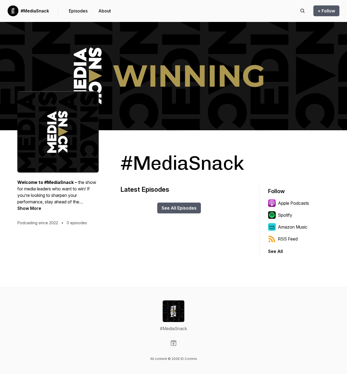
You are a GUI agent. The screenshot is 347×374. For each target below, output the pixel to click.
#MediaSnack (35, 11)
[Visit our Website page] (173, 343)
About (104, 11)
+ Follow (326, 11)
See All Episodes (179, 208)
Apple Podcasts (293, 203)
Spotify (285, 215)
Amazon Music (292, 227)
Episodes (78, 11)
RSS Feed (288, 239)
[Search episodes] (302, 11)
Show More (29, 208)
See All (275, 251)
